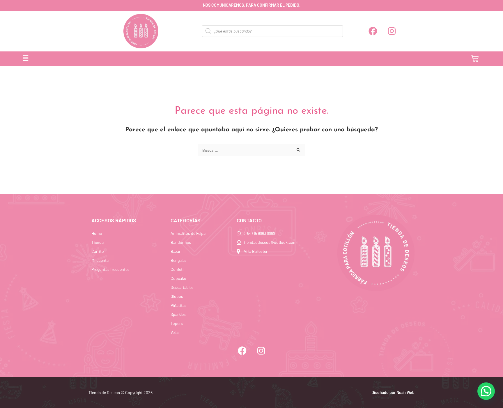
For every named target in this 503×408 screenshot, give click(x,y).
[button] (225, 59)
